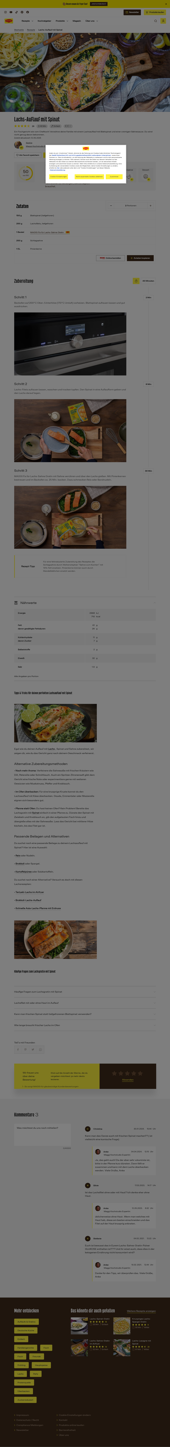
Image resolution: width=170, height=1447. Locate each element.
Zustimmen (114, 176)
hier (58, 168)
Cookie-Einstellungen (58, 176)
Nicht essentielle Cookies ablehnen (89, 176)
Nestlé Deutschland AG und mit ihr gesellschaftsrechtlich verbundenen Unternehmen (81, 155)
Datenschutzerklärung (57, 170)
